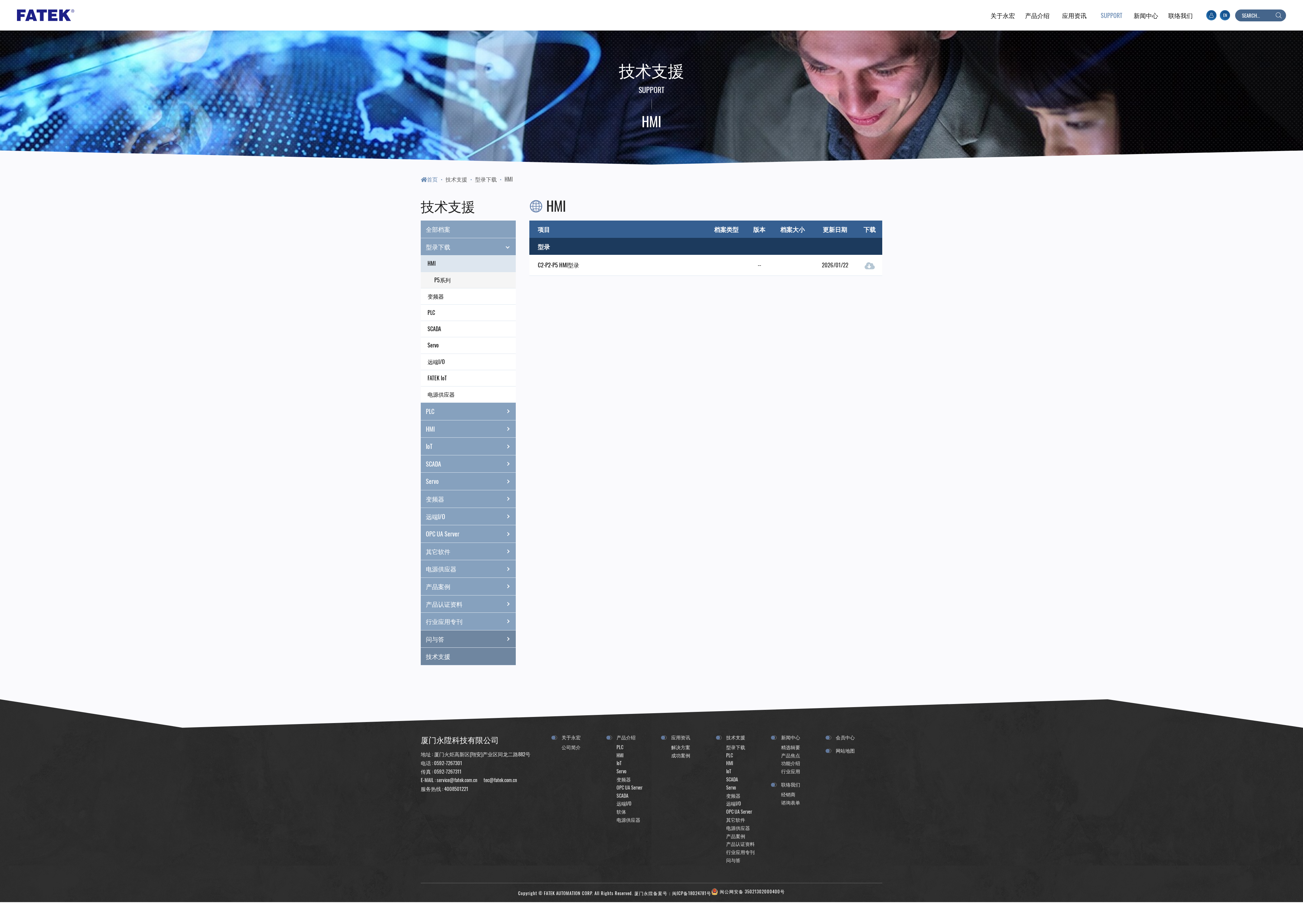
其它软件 (438, 551)
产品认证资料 (444, 604)
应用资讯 (680, 737)
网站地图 (845, 750)
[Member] (1211, 15)
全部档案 (438, 229)
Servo (433, 345)
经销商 (788, 794)
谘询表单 (790, 802)
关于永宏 (571, 737)
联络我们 (790, 784)
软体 (621, 811)
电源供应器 (441, 394)
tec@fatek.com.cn (500, 779)
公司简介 (571, 747)
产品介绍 (626, 737)
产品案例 (438, 586)
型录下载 (486, 179)
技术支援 (456, 179)
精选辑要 (790, 747)
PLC (431, 312)
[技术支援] (1111, 15)
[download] (870, 265)
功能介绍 (790, 762)
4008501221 (456, 788)
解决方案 (680, 747)
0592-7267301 (448, 762)
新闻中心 (790, 737)
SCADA (434, 329)
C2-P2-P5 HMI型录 (558, 265)
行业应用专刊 (444, 621)
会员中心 (845, 737)
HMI (509, 179)
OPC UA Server (442, 533)
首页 (432, 179)
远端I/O (436, 362)
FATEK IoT (437, 378)
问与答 (435, 639)
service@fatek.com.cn (457, 779)
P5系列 (442, 280)
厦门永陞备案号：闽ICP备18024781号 (672, 893)
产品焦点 (790, 755)
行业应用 (790, 771)
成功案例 (680, 755)
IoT (429, 446)
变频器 (436, 296)
